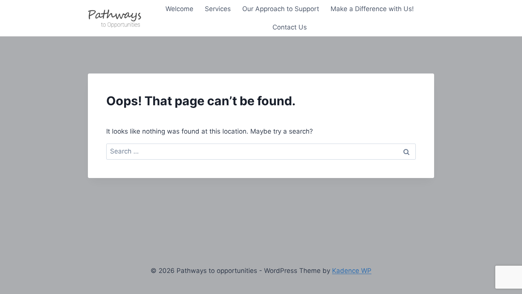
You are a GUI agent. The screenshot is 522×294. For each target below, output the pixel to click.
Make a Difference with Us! (372, 9)
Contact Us (289, 27)
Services (218, 9)
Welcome (179, 9)
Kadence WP (351, 270)
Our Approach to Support (280, 9)
